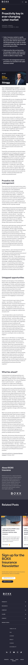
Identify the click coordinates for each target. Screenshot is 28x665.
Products (4, 601)
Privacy (12, 639)
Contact (4, 618)
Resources (5, 605)
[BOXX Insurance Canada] (7, 594)
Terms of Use (13, 628)
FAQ (10, 632)
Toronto (6, 659)
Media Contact (7, 581)
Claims (3, 614)
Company (4, 610)
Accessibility (13, 646)
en (22, 2)
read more (5, 544)
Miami (12, 659)
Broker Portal (5, 622)
